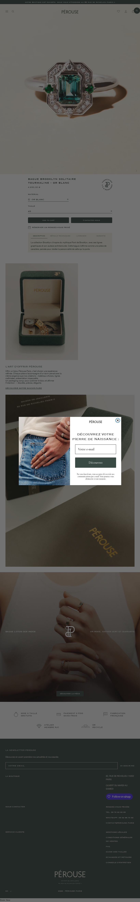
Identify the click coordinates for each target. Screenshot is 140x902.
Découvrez (96, 463)
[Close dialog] (118, 420)
